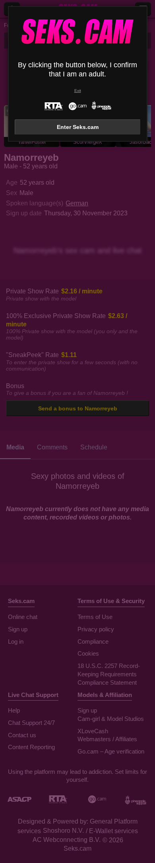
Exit (77, 90)
